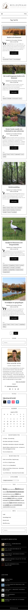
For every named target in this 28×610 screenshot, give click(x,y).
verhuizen (14, 502)
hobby (20, 494)
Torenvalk (22, 500)
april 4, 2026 (7, 590)
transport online (6, 502)
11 (7, 421)
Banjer (4, 207)
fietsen (9, 494)
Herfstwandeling (14, 187)
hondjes (4, 212)
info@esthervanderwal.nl (12, 386)
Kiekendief (5, 496)
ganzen (13, 494)
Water (4, 326)
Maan (19, 496)
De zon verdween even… (8, 451)
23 (23, 423)
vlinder (23, 502)
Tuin (10, 502)
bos (15, 207)
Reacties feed (6, 520)
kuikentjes (9, 496)
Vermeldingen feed (7, 517)
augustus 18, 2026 (8, 550)
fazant (8, 324)
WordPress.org (6, 523)
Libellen (16, 496)
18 (7, 423)
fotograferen (12, 265)
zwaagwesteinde (19, 269)
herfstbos (13, 209)
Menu (25, 13)
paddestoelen (6, 267)
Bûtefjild (9, 98)
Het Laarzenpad (10, 594)
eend (7, 494)
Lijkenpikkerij (13, 465)
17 (4, 423)
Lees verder (14, 53)
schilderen (12, 500)
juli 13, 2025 (7, 595)
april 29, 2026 (7, 585)
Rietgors (16, 498)
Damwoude (4, 491)
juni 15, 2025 (7, 600)
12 (10, 421)
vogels (7, 505)
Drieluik (4, 494)
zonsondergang (17, 59)
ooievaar (22, 265)
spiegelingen (22, 324)
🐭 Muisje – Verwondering (8, 438)
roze (9, 500)
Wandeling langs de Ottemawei (15, 599)
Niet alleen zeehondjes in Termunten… (11, 441)
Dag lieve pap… (15, 459)
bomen (4, 154)
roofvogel (12, 267)
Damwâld (20, 207)
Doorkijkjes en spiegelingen (14, 302)
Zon (12, 505)
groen (4, 209)
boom (8, 154)
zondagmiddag (11, 269)
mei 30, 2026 (7, 580)
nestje (13, 498)
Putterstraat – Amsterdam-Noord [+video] (15, 472)
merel (4, 498)
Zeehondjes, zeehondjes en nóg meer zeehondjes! (13, 444)
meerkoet (22, 496)
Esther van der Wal (14, 41)
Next (16, 333)
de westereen (19, 491)
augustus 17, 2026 (8, 555)
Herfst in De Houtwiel (14, 37)
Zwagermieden (6, 272)
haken (17, 494)
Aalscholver (5, 265)
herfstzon (18, 209)
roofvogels (18, 267)
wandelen (5, 269)
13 (14, 421)
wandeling (14, 212)
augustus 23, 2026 (8, 545)
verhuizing (20, 502)
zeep (10, 505)
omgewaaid (17, 154)
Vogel (4, 505)
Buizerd (4, 98)
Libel (12, 496)
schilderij (17, 500)
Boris (12, 207)
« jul (3, 430)
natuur (9, 212)
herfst (11, 59)
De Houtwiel (5, 59)
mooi (6, 498)
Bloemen (8, 489)
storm (22, 154)
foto (11, 494)
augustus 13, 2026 (8, 565)
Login (4, 514)
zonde (4, 156)
